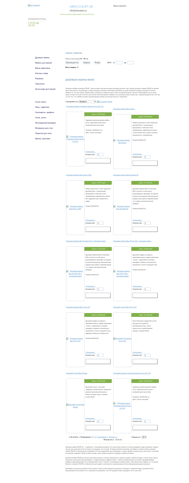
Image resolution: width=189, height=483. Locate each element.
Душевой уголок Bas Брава (76, 373)
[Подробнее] (75, 142)
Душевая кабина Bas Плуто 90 (78, 307)
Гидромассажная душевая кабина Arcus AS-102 (84, 106)
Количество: (90, 154)
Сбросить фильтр (78, 72)
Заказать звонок (42, 32)
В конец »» (113, 437)
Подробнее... (91, 152)
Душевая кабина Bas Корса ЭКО (78, 175)
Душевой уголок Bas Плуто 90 (125, 307)
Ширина (87, 63)
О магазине (71, 42)
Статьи (113, 42)
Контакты (149, 42)
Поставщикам (131, 42)
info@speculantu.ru (78, 10)
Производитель (72, 63)
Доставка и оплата (93, 42)
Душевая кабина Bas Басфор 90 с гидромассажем (85, 241)
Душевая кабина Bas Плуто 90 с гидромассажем (132, 241)
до (125, 63)
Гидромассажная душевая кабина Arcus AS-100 (132, 373)
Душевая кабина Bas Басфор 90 (125, 175)
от (114, 63)
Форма (97, 63)
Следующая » (102, 437)
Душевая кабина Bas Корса (124, 109)
